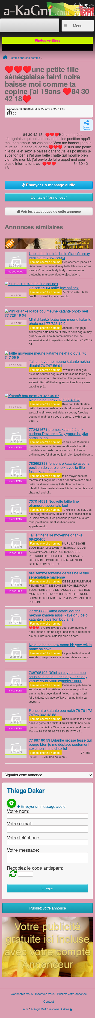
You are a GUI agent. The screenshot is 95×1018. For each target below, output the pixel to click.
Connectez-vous (22, 994)
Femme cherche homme (25, 58)
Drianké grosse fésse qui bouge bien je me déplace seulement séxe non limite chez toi (60, 744)
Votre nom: (18, 811)
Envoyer (47, 888)
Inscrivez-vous (45, 994)
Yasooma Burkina (58, 1009)
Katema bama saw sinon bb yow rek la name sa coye (60, 646)
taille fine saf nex (54, 287)
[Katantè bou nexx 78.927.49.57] (32, 395)
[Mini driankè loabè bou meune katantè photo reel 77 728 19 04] (49, 313)
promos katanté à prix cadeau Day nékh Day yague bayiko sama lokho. (58, 433)
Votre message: (23, 849)
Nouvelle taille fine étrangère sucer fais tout (54, 503)
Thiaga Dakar (26, 790)
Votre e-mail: (20, 823)
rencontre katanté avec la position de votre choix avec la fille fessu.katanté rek (59, 467)
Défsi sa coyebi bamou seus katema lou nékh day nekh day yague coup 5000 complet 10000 (58, 676)
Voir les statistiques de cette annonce (50, 211)
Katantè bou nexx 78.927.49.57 (54, 399)
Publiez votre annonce (47, 908)
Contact (48, 1001)
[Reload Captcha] (12, 873)
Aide (25, 1009)
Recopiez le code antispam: (35, 867)
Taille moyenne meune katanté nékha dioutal (59, 363)
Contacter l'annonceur (49, 197)
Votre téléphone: (24, 837)
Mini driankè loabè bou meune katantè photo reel (60, 321)
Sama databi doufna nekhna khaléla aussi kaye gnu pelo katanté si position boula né (58, 615)
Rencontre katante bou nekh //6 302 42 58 (60, 712)
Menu (77, 26)
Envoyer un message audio (50, 185)
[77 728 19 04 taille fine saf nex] (31, 283)
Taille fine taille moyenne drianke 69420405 (56, 537)
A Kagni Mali (38, 1009)
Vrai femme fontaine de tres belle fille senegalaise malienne (59, 575)
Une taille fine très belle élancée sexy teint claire (59, 255)
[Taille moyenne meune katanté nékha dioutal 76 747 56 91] (49, 355)
